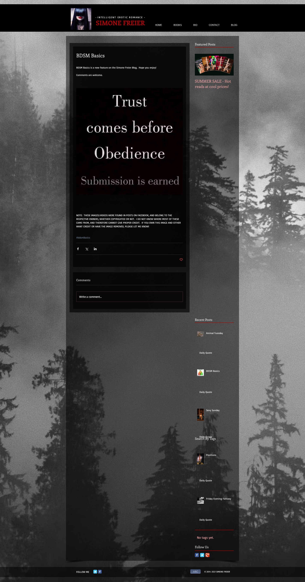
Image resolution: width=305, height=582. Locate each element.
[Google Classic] (207, 555)
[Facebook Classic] (197, 555)
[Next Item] (228, 64)
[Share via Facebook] (78, 248)
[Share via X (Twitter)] (86, 248)
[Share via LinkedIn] (95, 248)
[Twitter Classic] (202, 555)
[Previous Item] (200, 64)
